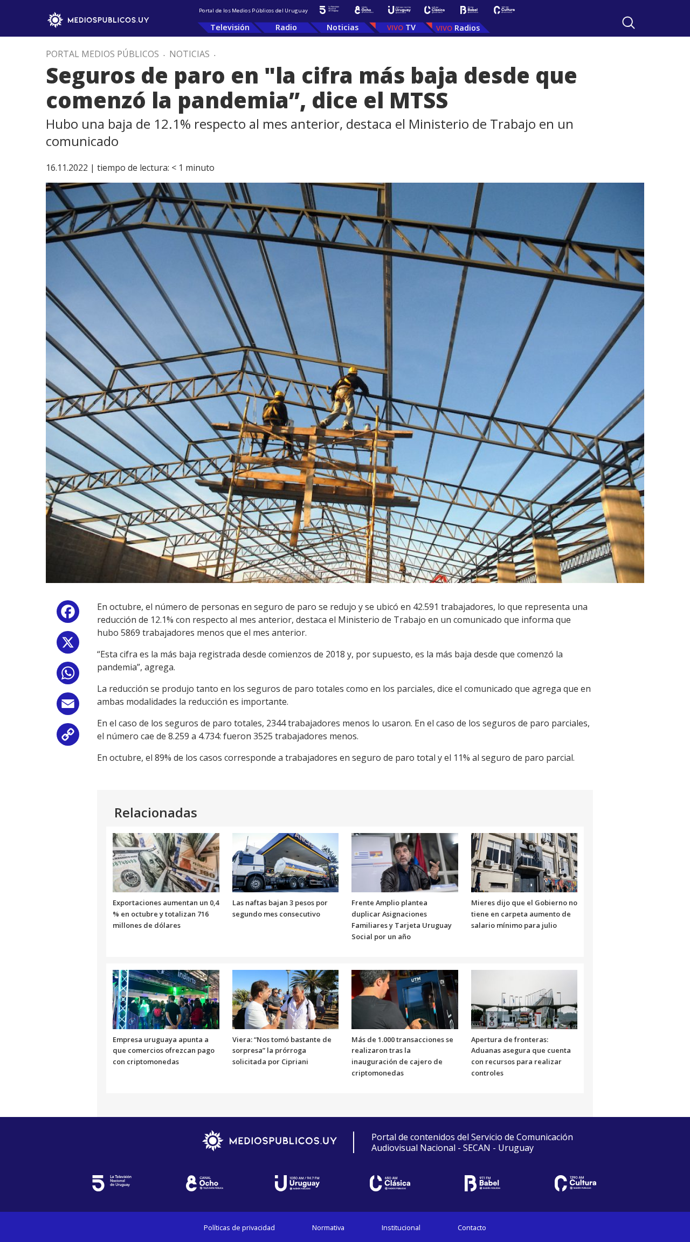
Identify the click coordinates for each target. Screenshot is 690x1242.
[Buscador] (628, 22)
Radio (286, 27)
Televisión (230, 27)
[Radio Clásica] (434, 10)
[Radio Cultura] (504, 10)
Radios (467, 28)
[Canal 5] (329, 10)
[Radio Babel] (469, 10)
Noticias (342, 27)
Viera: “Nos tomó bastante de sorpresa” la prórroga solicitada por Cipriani (282, 1051)
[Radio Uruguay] (399, 10)
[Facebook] (67, 615)
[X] (67, 646)
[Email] (67, 707)
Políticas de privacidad (239, 1227)
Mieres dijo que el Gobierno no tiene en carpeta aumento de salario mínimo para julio (524, 914)
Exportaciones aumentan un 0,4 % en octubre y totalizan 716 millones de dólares (166, 914)
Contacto (472, 1227)
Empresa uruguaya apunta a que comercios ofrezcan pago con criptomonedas (164, 1051)
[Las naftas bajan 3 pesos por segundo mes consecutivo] (285, 862)
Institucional (401, 1227)
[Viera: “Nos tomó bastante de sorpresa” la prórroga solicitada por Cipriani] (285, 998)
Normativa (328, 1227)
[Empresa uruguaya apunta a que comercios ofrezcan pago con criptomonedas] (166, 998)
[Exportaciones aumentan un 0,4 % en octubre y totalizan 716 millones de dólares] (166, 862)
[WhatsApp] (67, 677)
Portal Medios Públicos (102, 54)
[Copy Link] (67, 738)
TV (410, 27)
